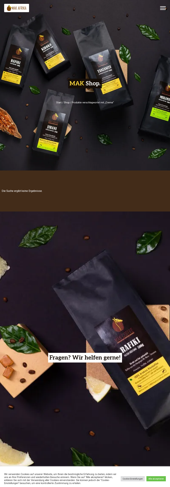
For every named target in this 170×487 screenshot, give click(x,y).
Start (59, 102)
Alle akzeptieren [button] (156, 479)
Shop (67, 102)
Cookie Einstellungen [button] (133, 479)
